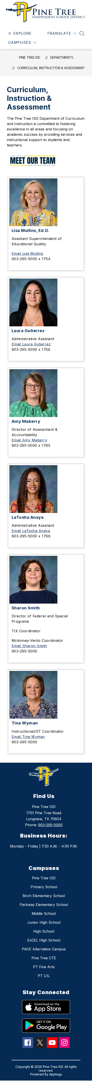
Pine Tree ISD (29, 57)
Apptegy (55, 1074)
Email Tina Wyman (28, 736)
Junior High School (44, 922)
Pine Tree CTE (43, 958)
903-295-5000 (50, 825)
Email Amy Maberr (28, 440)
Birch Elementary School (44, 896)
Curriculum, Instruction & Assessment (51, 68)
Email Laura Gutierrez (31, 344)
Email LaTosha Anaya (31, 531)
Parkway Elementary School (44, 904)
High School (43, 931)
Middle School (44, 913)
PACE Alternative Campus (44, 949)
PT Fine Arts (43, 967)
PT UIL (44, 975)
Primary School (44, 887)
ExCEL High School (43, 940)
